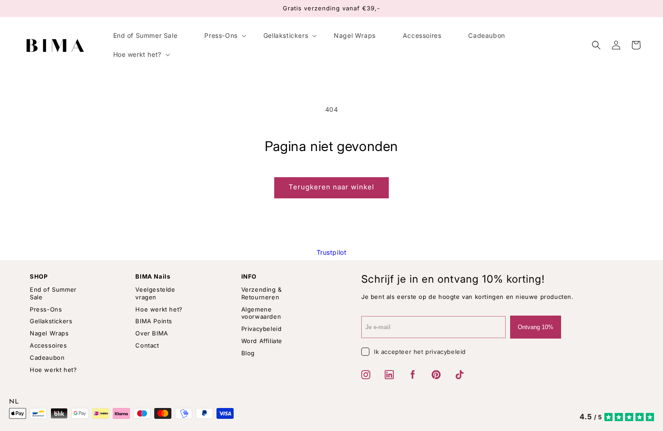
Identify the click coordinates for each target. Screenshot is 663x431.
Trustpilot (332, 252)
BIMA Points (153, 321)
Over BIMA (151, 333)
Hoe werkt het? (53, 369)
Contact (147, 345)
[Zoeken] (596, 45)
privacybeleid (445, 351)
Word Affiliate (261, 340)
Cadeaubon (47, 357)
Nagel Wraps (49, 333)
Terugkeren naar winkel (331, 187)
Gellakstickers (51, 321)
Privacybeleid (261, 328)
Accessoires (48, 345)
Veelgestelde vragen (155, 293)
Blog (248, 353)
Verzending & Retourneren (261, 293)
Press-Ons (46, 309)
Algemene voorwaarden (261, 313)
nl (14, 402)
